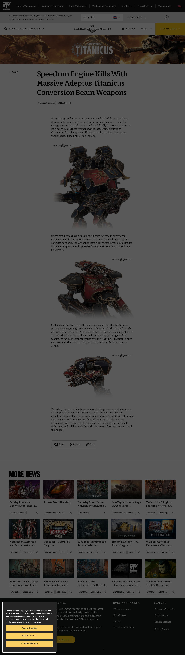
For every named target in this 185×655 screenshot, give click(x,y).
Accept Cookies (29, 628)
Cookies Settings (29, 644)
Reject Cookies (29, 636)
